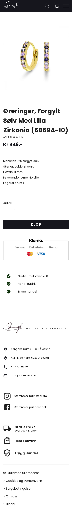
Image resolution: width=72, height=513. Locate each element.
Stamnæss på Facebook (30, 407)
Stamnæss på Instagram (30, 396)
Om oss (12, 496)
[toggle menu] (66, 6)
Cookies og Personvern (24, 480)
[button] (57, 6)
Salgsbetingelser (19, 488)
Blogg (10, 504)
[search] (47, 6)
